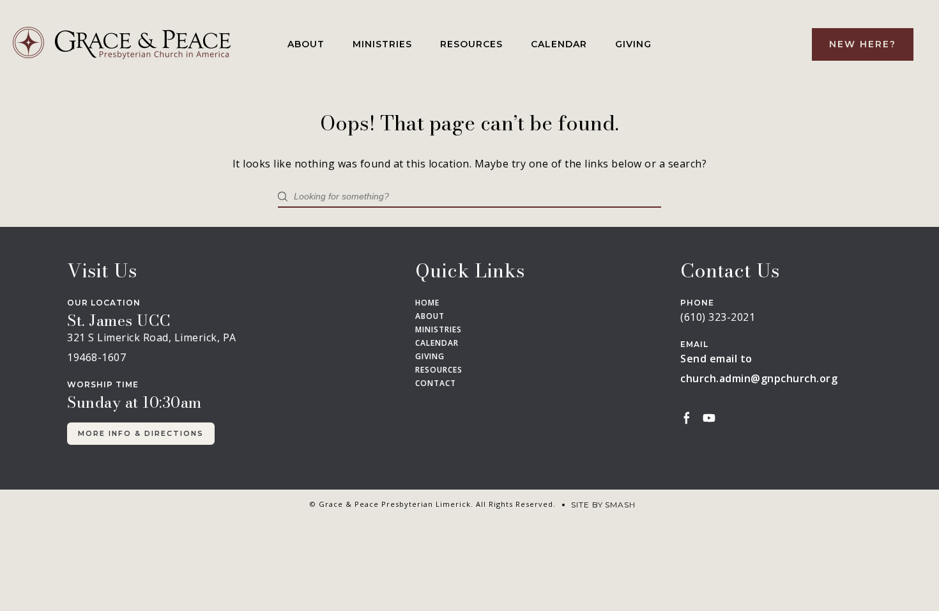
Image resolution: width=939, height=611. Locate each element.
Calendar (559, 44)
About (305, 44)
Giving (633, 44)
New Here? (862, 44)
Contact (435, 383)
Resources (471, 44)
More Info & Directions (141, 433)
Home (427, 302)
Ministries (382, 44)
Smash (620, 504)
